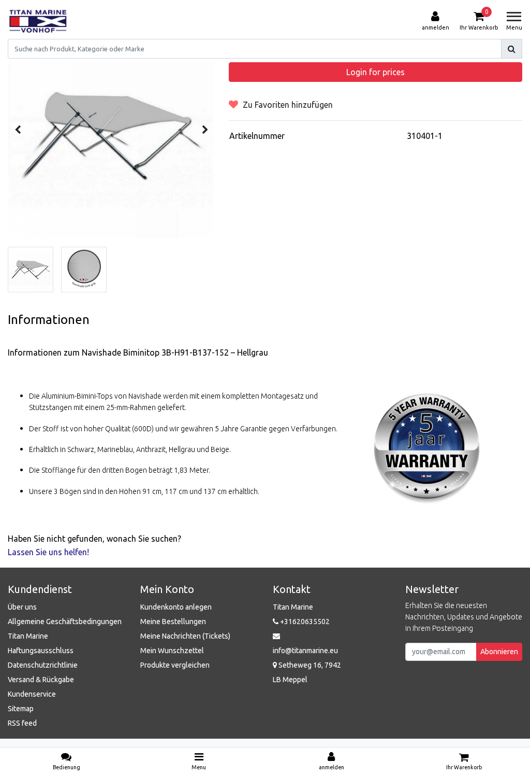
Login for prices (375, 72)
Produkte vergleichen (175, 665)
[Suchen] (512, 49)
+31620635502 (304, 621)
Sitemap (21, 708)
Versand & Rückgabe (41, 679)
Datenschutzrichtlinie (43, 665)
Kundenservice (32, 694)
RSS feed (22, 723)
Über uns (22, 607)
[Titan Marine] (38, 21)
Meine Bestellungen (173, 621)
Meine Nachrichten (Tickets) (185, 636)
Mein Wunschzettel (172, 650)
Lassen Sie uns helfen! (48, 552)
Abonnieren (499, 651)
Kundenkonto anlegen (176, 607)
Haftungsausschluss (40, 650)
